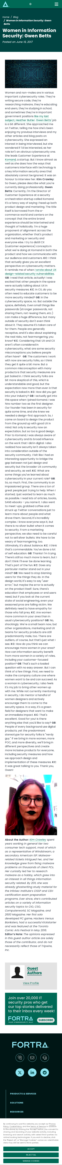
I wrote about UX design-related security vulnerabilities (30, 272)
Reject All (31, 1155)
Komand (10, 159)
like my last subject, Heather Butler (27, 118)
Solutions (16, 1102)
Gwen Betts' (44, 120)
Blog (15, 17)
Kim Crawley (38, 840)
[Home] (6, 4)
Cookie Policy (15, 1126)
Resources (16, 1111)
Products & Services (23, 1093)
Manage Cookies (31, 1161)
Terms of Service (38, 1126)
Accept (31, 1149)
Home (5, 17)
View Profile (31, 983)
